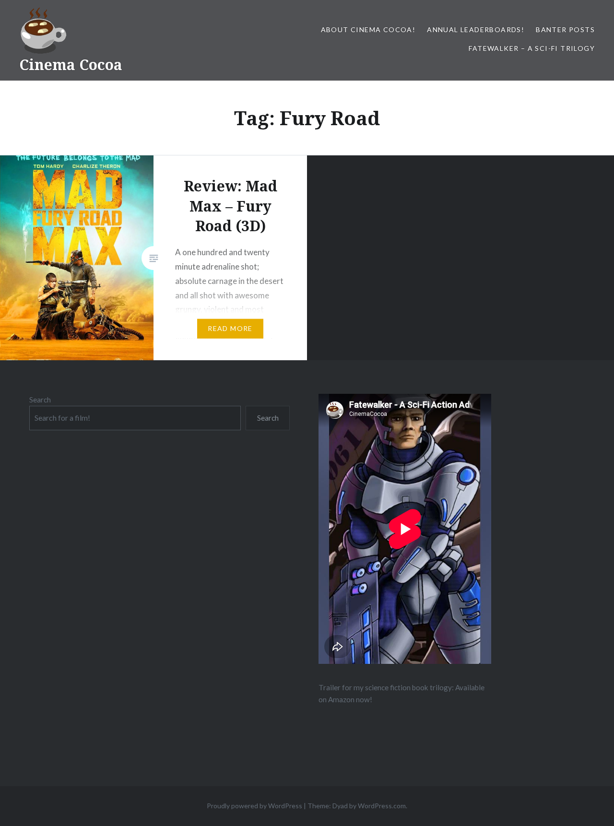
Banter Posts (565, 29)
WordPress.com (382, 806)
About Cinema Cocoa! (368, 29)
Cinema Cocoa (70, 64)
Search (40, 399)
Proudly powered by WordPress (254, 806)
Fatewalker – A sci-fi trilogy (532, 48)
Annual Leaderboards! (475, 29)
